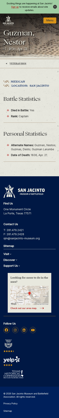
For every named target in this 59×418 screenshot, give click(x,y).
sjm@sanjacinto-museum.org (21, 238)
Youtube (33, 330)
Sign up (15, 6)
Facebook (6, 330)
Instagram (15, 330)
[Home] (8, 20)
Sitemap (7, 411)
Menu (49, 20)
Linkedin (24, 330)
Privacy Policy (10, 403)
